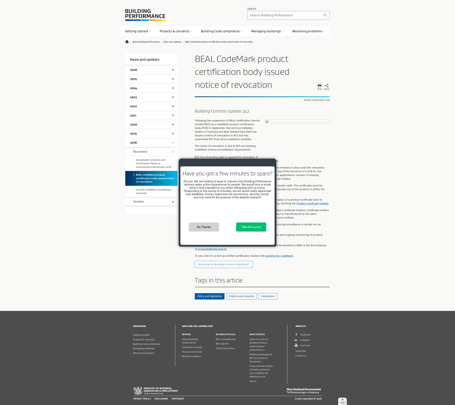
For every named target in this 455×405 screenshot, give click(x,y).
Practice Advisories (192, 351)
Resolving (307, 31)
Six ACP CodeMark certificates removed (153, 191)
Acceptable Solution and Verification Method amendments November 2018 (153, 163)
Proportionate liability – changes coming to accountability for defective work (262, 371)
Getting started (141, 334)
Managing (266, 31)
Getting (136, 31)
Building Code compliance (146, 343)
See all (253, 380)
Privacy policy (142, 398)
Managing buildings (143, 348)
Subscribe (300, 350)
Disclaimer (161, 398)
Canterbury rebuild (192, 347)
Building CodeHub (191, 356)
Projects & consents (144, 339)
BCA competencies (225, 339)
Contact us (301, 355)
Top (342, 402)
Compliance (268, 296)
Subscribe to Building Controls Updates (222, 264)
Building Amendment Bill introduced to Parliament (261, 358)
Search (251, 8)
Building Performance (145, 15)
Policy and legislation (209, 296)
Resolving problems (143, 352)
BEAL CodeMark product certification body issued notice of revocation (155, 178)
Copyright (178, 398)
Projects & (174, 31)
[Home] (128, 42)
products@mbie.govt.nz (212, 249)
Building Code (220, 31)
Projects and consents (241, 296)
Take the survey (251, 227)
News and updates (144, 59)
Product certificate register (312, 203)
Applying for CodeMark (279, 255)
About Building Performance (190, 341)
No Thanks (204, 227)
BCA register (222, 343)
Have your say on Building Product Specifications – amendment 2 (259, 344)
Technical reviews (225, 348)
